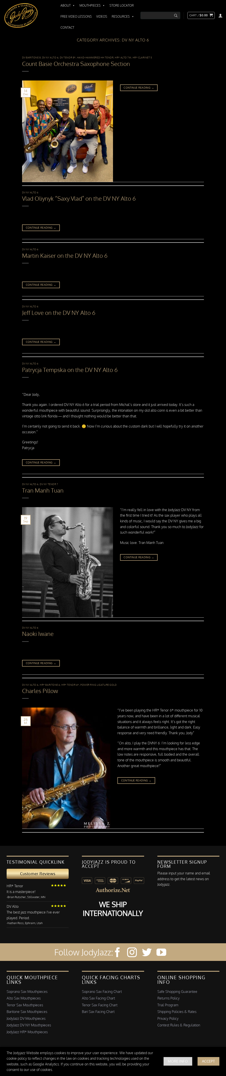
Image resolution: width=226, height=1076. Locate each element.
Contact (67, 27)
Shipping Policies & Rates (176, 1011)
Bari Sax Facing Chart (98, 1011)
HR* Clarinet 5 (142, 57)
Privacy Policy (168, 1018)
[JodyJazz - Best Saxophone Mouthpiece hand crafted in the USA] (27, 15)
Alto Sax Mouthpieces (24, 998)
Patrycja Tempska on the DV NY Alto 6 (70, 369)
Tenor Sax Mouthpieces (25, 1005)
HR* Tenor (15, 886)
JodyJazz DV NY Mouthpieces (29, 1025)
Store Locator (121, 5)
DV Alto (13, 906)
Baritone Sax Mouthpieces (27, 1011)
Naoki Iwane (38, 633)
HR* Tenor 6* (70, 684)
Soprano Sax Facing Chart (102, 991)
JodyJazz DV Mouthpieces (26, 1018)
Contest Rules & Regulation (178, 1025)
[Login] (220, 15)
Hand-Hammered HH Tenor (95, 57)
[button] (201, 15)
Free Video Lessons (76, 16)
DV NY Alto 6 (50, 57)
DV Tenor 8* (68, 57)
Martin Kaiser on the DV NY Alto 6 (64, 255)
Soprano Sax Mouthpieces (27, 991)
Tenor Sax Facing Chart (99, 1005)
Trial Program (167, 1005)
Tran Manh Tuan (43, 490)
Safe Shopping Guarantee (177, 991)
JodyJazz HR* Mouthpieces (27, 1032)
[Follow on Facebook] (117, 953)
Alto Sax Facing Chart (98, 998)
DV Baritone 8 (31, 57)
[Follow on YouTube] (161, 953)
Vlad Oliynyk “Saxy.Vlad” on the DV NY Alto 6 (79, 198)
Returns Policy (168, 998)
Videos (101, 16)
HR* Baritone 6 (50, 684)
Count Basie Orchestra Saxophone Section (76, 63)
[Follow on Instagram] (132, 953)
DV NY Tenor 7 (49, 484)
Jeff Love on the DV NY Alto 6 (58, 312)
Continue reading (139, 87)
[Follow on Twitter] (147, 953)
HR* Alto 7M (123, 57)
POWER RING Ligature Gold (98, 684)
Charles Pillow (40, 690)
